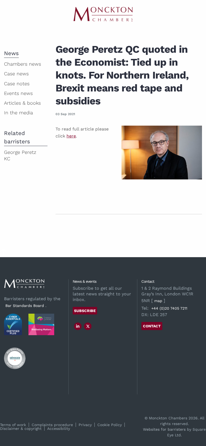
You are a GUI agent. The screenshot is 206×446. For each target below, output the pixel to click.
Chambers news (22, 64)
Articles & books (22, 103)
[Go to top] (3, 253)
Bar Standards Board (24, 305)
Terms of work (13, 425)
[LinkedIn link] (78, 326)
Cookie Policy (109, 425)
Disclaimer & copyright (21, 428)
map (158, 301)
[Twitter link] (88, 326)
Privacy (85, 425)
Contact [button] (152, 326)
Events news (18, 93)
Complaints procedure (52, 425)
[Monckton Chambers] (103, 14)
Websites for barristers (164, 429)
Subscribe (85, 311)
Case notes (17, 83)
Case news (16, 73)
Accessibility (58, 428)
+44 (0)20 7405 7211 (169, 308)
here (71, 136)
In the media (18, 112)
